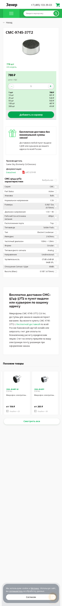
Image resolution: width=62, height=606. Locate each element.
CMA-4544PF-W (12, 389)
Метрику (35, 588)
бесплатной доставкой (28, 324)
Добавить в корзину (31, 114)
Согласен (31, 597)
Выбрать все (48, 180)
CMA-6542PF (39, 389)
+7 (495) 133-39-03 (41, 5)
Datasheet (21, 172)
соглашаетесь (16, 591)
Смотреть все (31, 421)
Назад (9, 22)
